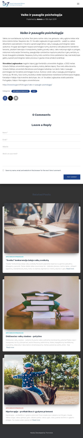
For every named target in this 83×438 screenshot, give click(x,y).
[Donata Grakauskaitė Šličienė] (14, 3)
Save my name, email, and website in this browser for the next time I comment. (33, 170)
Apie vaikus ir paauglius (20, 91)
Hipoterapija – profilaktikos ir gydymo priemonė (29, 411)
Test (34, 91)
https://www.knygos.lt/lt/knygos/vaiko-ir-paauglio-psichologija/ (27, 85)
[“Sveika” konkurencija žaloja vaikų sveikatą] (41, 228)
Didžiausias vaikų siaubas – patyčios (24, 336)
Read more (70, 269)
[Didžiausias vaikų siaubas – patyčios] (41, 303)
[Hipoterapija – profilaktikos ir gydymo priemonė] (41, 379)
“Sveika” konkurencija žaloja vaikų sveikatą (27, 260)
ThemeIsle (49, 433)
